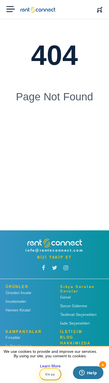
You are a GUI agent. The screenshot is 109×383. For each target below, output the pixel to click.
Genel (65, 297)
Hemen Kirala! (18, 310)
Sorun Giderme (73, 306)
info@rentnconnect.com (54, 250)
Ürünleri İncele (18, 292)
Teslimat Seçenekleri (78, 314)
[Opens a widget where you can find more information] (88, 373)
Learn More (50, 366)
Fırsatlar (13, 337)
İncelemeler (16, 301)
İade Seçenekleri (75, 323)
